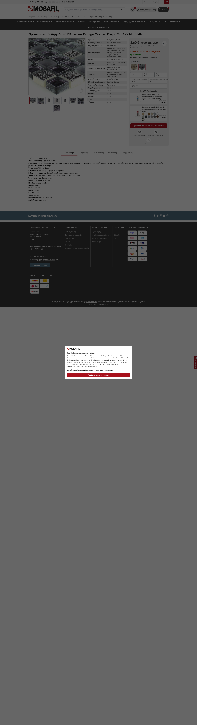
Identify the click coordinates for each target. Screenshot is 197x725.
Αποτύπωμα (99, 370)
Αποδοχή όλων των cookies (98, 375)
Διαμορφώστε (109, 370)
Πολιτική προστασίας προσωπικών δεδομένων (82, 366)
